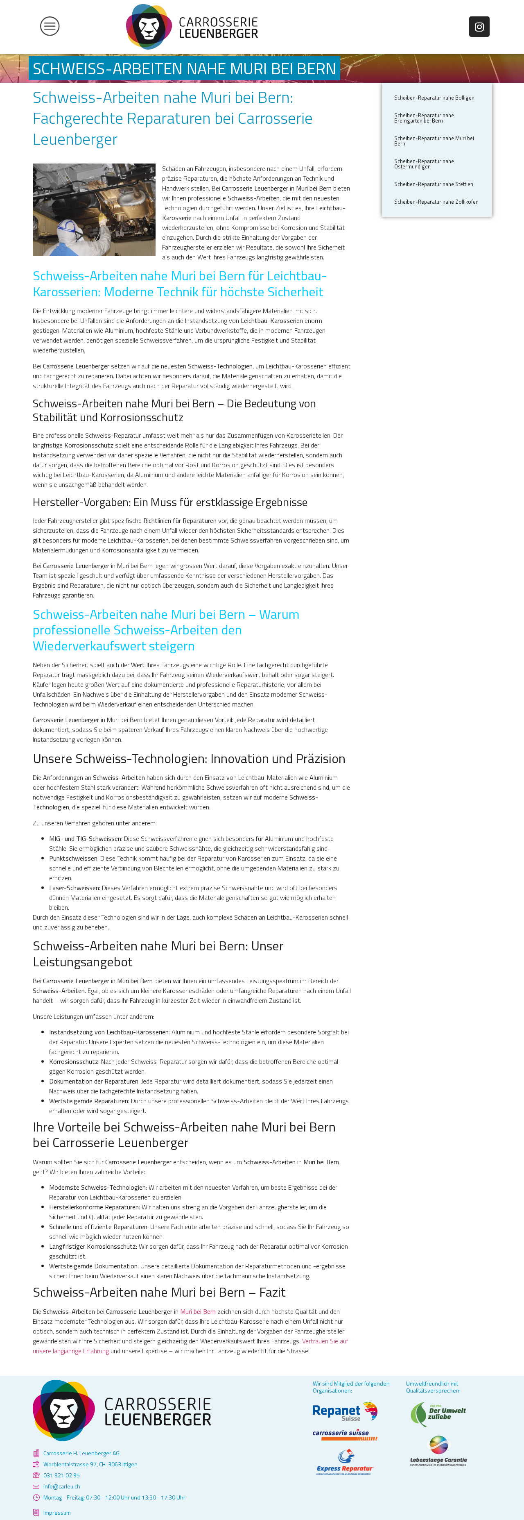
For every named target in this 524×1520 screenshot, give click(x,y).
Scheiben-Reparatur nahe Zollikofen (436, 202)
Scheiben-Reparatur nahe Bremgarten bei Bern (424, 118)
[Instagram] (479, 26)
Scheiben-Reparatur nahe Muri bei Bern (434, 141)
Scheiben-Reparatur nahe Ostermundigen (424, 163)
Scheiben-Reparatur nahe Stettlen (433, 184)
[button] (75, 27)
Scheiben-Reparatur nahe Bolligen (434, 97)
